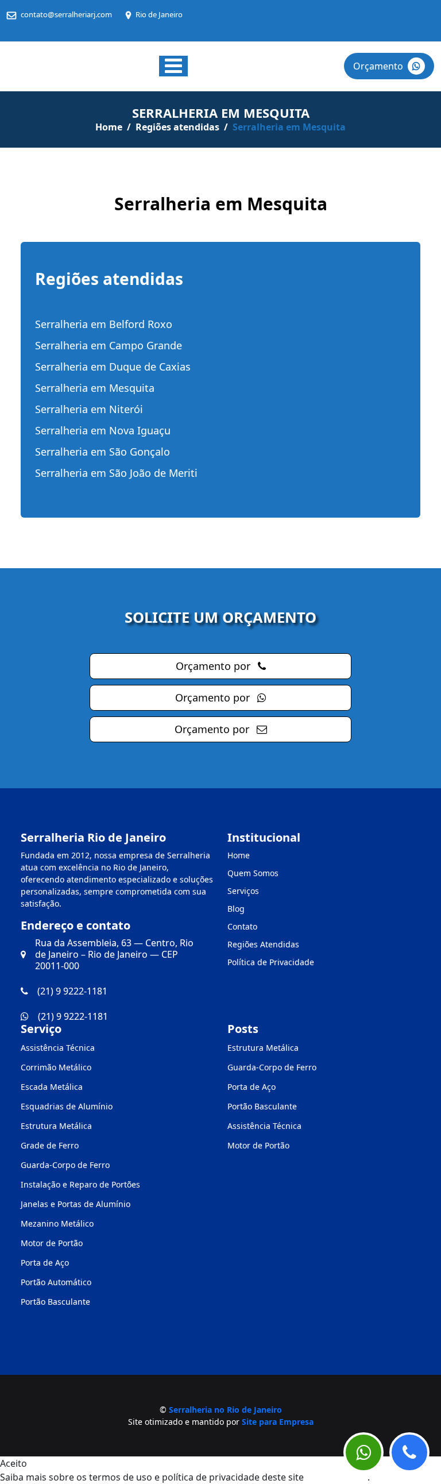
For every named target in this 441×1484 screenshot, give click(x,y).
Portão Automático (56, 1282)
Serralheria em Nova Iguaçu (103, 430)
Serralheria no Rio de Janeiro (225, 1409)
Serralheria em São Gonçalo (102, 451)
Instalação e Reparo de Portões (80, 1184)
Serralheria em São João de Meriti (116, 473)
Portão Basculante (55, 1301)
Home (108, 127)
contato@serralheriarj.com (66, 14)
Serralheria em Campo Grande (108, 345)
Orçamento (378, 66)
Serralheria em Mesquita (94, 388)
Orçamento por (214, 666)
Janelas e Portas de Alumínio (75, 1203)
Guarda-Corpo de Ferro (65, 1164)
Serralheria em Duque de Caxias (113, 366)
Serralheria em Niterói (89, 409)
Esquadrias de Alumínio (67, 1106)
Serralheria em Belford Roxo (103, 324)
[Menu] (173, 66)
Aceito (13, 1463)
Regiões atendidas (177, 127)
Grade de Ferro (50, 1145)
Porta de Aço (45, 1262)
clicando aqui (337, 1477)
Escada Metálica (52, 1086)
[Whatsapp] (363, 1452)
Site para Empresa (278, 1421)
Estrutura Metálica (56, 1125)
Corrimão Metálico (56, 1067)
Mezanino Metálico (57, 1223)
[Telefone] (409, 1452)
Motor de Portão (52, 1243)
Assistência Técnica (58, 1047)
